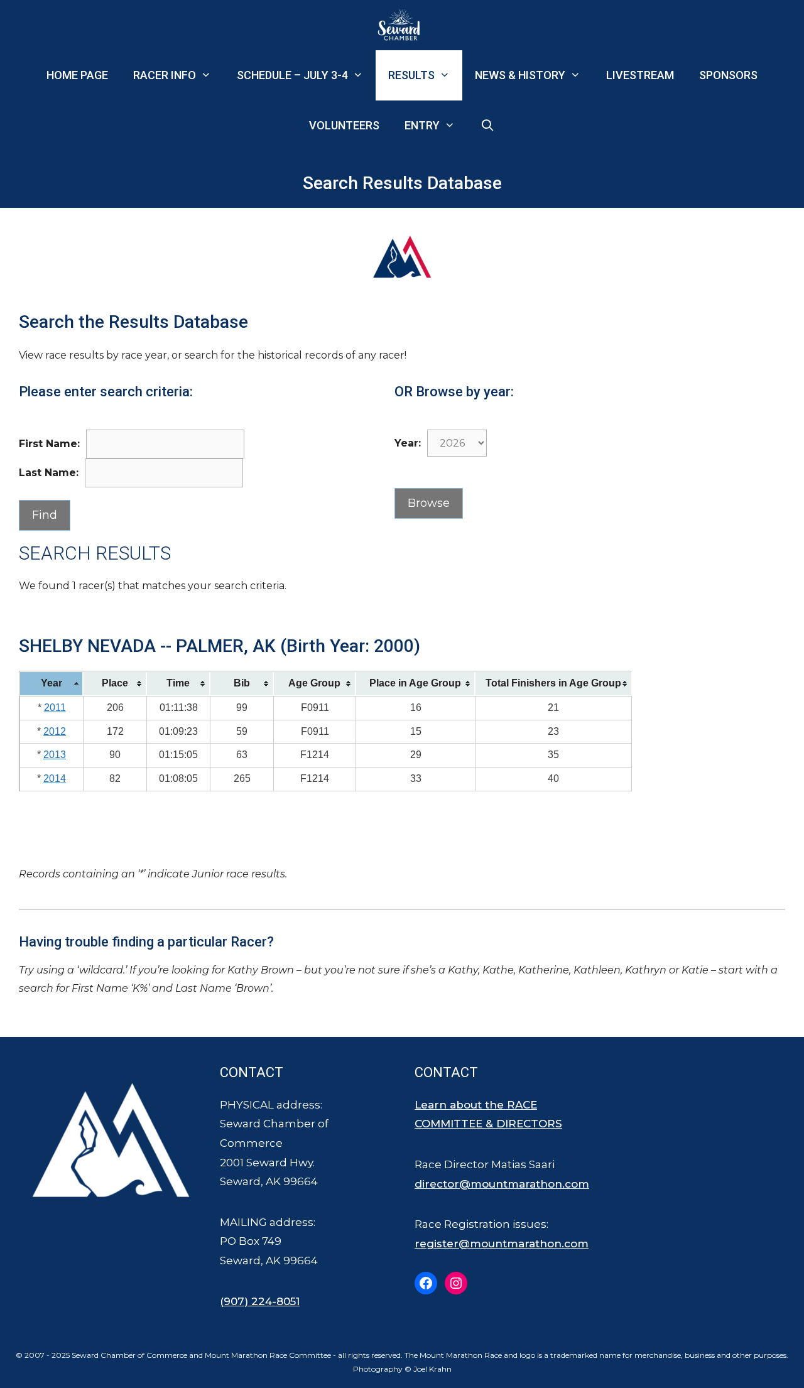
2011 (55, 707)
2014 (54, 778)
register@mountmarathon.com (502, 1243)
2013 (54, 754)
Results (411, 75)
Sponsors (728, 75)
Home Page (77, 75)
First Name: (49, 444)
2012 (54, 731)
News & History (520, 75)
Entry (422, 125)
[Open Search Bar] (488, 125)
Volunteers (344, 125)
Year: (407, 443)
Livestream (640, 75)
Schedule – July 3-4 (292, 75)
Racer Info (164, 75)
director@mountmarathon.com (502, 1184)
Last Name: (49, 473)
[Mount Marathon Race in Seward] (402, 25)
